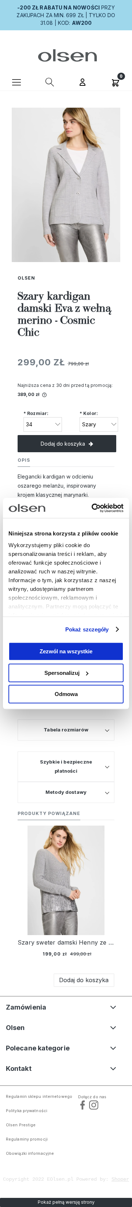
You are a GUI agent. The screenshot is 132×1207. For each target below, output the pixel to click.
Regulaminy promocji (27, 1139)
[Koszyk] (115, 82)
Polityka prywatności (26, 1110)
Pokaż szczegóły (87, 629)
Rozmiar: (35, 413)
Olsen (26, 278)
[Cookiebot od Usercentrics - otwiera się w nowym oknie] (93, 508)
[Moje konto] (82, 83)
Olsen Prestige (21, 1125)
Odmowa (66, 694)
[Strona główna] (66, 55)
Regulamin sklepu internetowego (39, 1096)
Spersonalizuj (62, 673)
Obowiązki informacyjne (30, 1153)
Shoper (120, 1179)
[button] (16, 82)
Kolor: (89, 413)
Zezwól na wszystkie (66, 651)
